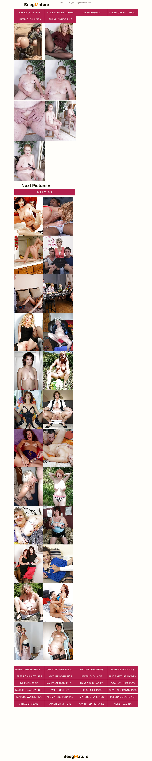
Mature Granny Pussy (30, 690)
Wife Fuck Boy (60, 690)
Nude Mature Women (60, 12)
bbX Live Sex (45, 192)
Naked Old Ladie (29, 12)
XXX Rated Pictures (91, 703)
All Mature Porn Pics (60, 696)
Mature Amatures (91, 669)
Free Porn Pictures (29, 676)
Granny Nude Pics (60, 19)
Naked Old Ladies (29, 19)
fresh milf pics (92, 690)
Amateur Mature (60, 703)
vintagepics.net (29, 703)
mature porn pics (122, 669)
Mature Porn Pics (60, 676)
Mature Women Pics (29, 696)
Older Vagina (123, 703)
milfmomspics (92, 12)
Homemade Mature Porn (30, 669)
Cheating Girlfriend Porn (61, 669)
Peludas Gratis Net (123, 696)
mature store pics (91, 696)
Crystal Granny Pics (123, 690)
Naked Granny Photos (123, 12)
